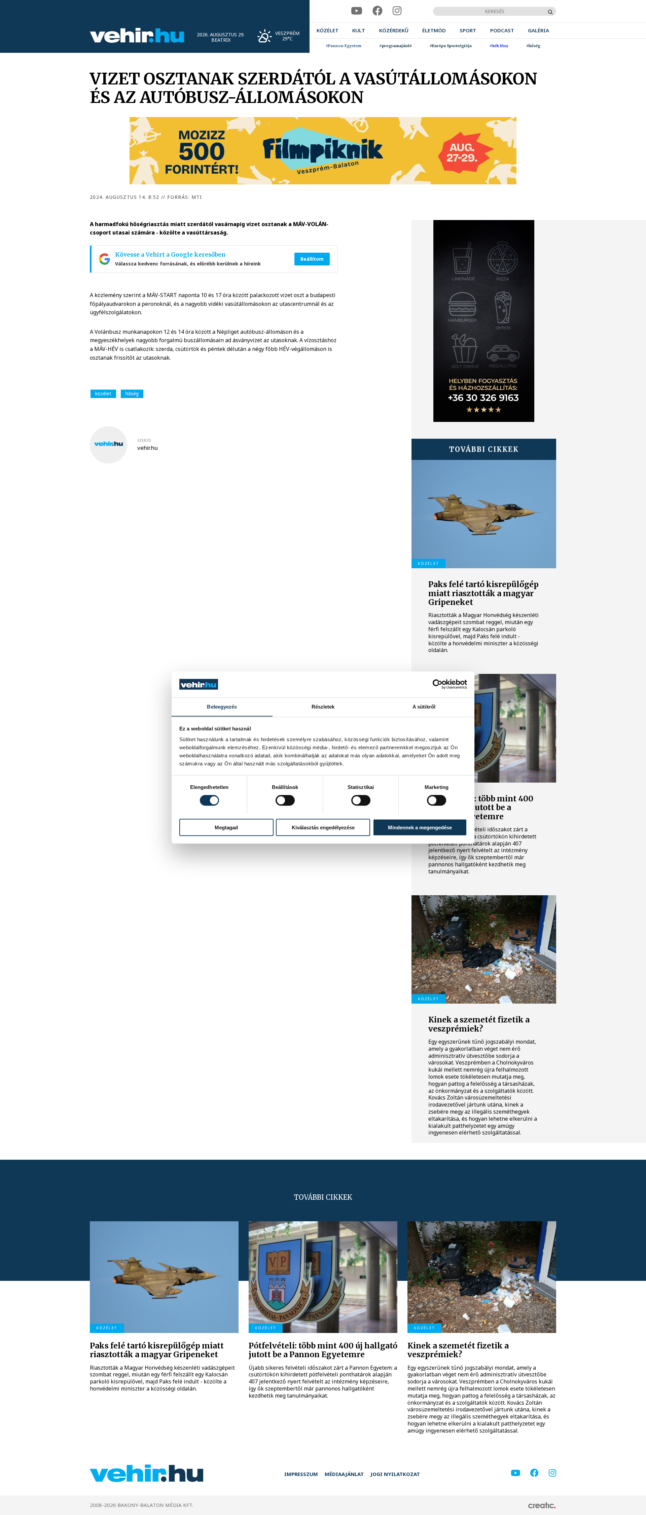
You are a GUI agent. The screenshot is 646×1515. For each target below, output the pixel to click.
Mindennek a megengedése (420, 827)
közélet (103, 393)
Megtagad (226, 827)
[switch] (285, 800)
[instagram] (397, 10)
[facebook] (377, 10)
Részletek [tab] (323, 706)
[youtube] (356, 10)
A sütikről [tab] (423, 706)
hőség (132, 393)
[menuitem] (327, 30)
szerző (144, 440)
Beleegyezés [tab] (222, 706)
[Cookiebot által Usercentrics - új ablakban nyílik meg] (437, 684)
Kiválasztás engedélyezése (323, 827)
